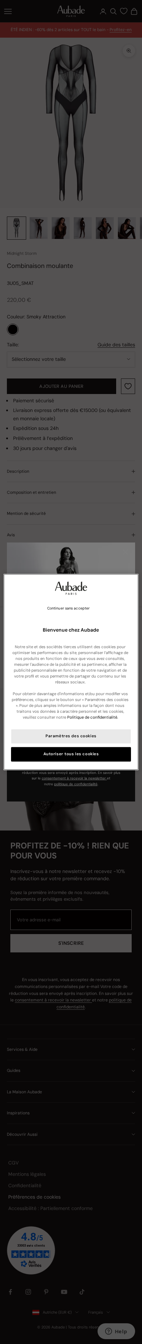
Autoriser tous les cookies (71, 754)
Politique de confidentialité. (92, 717)
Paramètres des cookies (71, 736)
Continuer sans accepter (68, 608)
